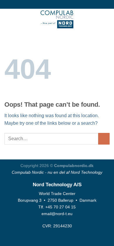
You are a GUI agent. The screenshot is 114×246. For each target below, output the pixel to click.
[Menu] (7, 19)
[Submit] (104, 138)
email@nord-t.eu (57, 213)
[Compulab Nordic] (57, 19)
